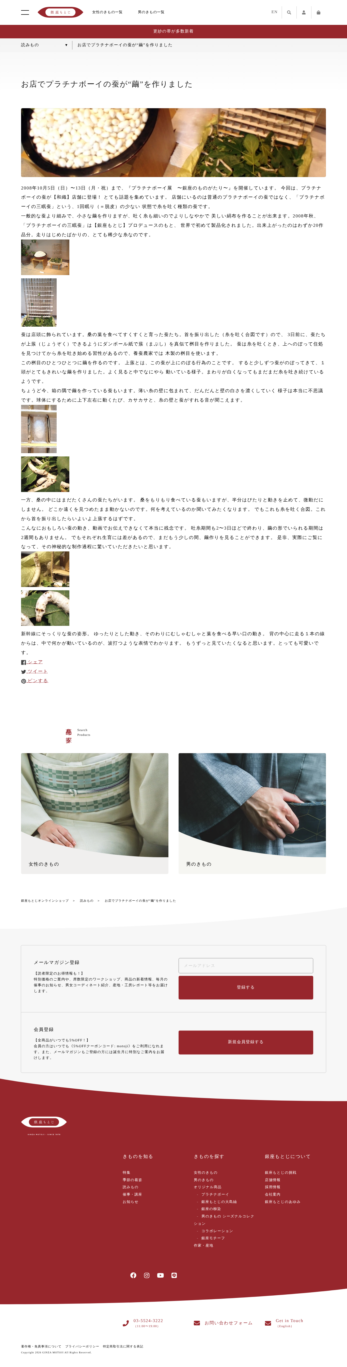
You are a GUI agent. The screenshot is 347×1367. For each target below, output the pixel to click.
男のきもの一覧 (151, 12)
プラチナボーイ (215, 1195)
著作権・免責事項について (41, 1346)
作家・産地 (203, 1246)
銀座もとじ (60, 12)
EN (275, 12)
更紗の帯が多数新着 (173, 31)
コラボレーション (217, 1231)
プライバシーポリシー (82, 1346)
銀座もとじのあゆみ (283, 1202)
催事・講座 (132, 1195)
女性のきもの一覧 (107, 12)
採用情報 (273, 1187)
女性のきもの (206, 1173)
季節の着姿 (132, 1180)
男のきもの (204, 1180)
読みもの (87, 900)
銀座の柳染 (211, 1209)
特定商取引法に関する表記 (123, 1346)
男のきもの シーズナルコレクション (224, 1220)
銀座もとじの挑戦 (281, 1173)
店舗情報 (273, 1180)
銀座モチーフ (213, 1238)
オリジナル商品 (208, 1187)
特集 (127, 1173)
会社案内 (273, 1195)
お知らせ (131, 1202)
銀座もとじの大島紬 (219, 1202)
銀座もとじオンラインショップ (45, 900)
